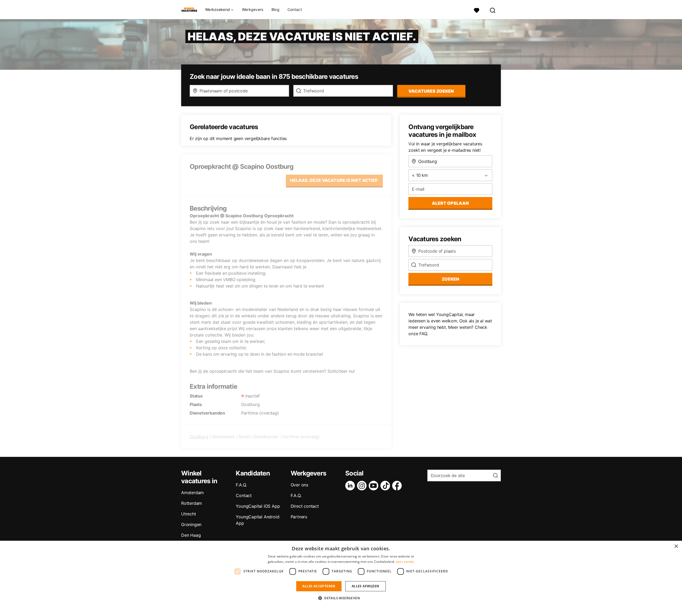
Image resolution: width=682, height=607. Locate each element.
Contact (294, 9)
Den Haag (191, 535)
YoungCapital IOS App (258, 506)
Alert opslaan (450, 203)
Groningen (191, 524)
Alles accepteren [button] (318, 586)
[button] (341, 598)
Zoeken (450, 279)
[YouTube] (374, 485)
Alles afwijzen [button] (365, 586)
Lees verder (405, 561)
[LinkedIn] (351, 485)
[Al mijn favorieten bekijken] (476, 9)
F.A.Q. (241, 484)
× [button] (676, 546)
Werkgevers (252, 9)
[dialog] (341, 574)
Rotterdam (191, 503)
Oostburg (199, 436)
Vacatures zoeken (431, 91)
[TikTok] (386, 485)
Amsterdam (192, 492)
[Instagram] (363, 485)
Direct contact (305, 506)
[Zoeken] (493, 9)
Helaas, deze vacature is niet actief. (334, 180)
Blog (275, 9)
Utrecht (188, 513)
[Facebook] (398, 485)
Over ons (299, 484)
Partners (299, 516)
